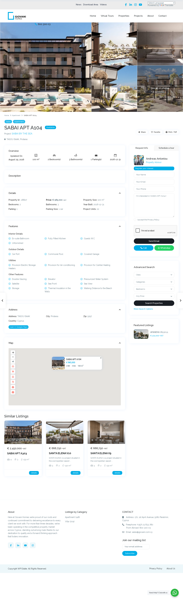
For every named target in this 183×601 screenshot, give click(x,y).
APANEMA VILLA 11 (159, 332)
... (70, 461)
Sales (8, 122)
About (150, 16)
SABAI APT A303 (17, 453)
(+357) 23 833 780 (145, 524)
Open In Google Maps (18, 327)
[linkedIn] (18, 545)
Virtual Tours (107, 16)
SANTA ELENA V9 (100, 453)
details (34, 473)
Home (93, 16)
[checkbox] (135, 220)
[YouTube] (140, 5)
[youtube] (25, 545)
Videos (103, 4)
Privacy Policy (153, 220)
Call (145, 248)
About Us (171, 568)
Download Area (90, 4)
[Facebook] (126, 5)
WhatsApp (165, 248)
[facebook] (11, 545)
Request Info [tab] (142, 148)
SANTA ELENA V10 (60, 453)
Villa (67, 521)
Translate (169, 5)
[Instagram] (135, 5)
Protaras (24, 139)
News (78, 4)
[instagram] (33, 545)
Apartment (16, 115)
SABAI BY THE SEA (22, 133)
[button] (66, 374)
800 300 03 (44, 24)
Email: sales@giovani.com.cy (139, 532)
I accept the (148, 220)
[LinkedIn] (131, 5)
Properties (123, 16)
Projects (138, 16)
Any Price (140, 296)
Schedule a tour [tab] (166, 148)
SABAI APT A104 (73, 359)
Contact (162, 16)
